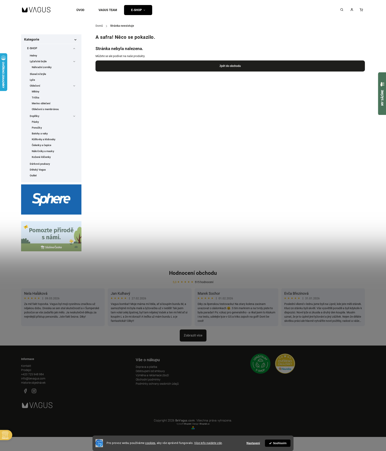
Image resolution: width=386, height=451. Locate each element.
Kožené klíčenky (41, 157)
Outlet (33, 175)
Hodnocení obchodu (193, 273)
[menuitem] (83, 10)
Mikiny (35, 91)
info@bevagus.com (33, 378)
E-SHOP (32, 48)
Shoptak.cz (204, 424)
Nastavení (253, 443)
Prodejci (26, 370)
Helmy (33, 55)
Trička (35, 97)
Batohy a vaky (40, 133)
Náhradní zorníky (42, 67)
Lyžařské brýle (38, 61)
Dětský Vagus (38, 169)
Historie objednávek (33, 382)
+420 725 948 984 (32, 374)
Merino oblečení (41, 103)
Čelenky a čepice (41, 145)
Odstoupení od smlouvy (150, 371)
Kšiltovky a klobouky (43, 139)
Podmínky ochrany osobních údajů (157, 383)
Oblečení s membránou (45, 109)
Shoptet (187, 424)
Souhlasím (279, 443)
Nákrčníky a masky (43, 151)
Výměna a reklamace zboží (152, 375)
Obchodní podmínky (148, 379)
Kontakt (26, 365)
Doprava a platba (146, 366)
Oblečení (35, 85)
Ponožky (37, 127)
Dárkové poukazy (40, 163)
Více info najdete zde (208, 443)
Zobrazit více (193, 335)
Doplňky (34, 116)
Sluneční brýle (38, 74)
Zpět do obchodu (230, 65)
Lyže (32, 79)
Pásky (35, 121)
